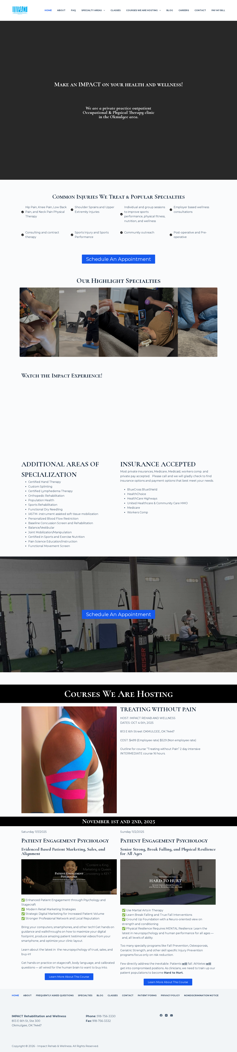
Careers (184, 10)
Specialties (85, 995)
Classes (116, 10)
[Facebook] (161, 1015)
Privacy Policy (170, 995)
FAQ (73, 10)
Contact (200, 10)
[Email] (171, 1015)
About (61, 10)
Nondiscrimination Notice (201, 995)
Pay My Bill (218, 10)
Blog (169, 10)
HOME (48, 10)
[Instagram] (166, 1015)
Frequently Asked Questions (55, 995)
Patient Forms (147, 995)
